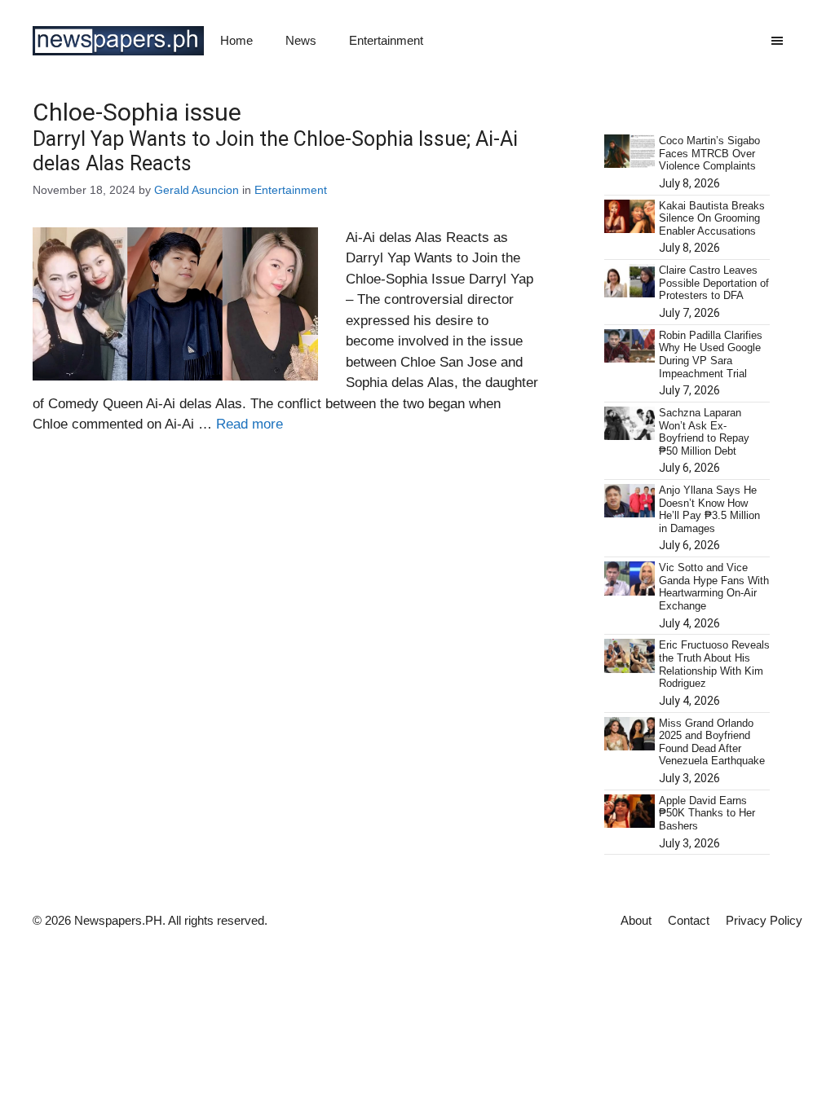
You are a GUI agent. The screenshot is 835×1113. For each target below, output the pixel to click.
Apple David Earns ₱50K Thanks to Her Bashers (707, 813)
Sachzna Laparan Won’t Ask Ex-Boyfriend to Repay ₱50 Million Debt (704, 432)
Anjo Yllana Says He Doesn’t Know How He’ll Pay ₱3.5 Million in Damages (709, 509)
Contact (688, 920)
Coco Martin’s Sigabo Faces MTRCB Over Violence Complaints (709, 153)
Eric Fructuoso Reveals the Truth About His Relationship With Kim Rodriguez (714, 664)
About (636, 920)
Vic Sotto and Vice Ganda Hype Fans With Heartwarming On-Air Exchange (714, 586)
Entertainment (386, 40)
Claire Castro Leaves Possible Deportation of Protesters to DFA (714, 282)
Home (236, 40)
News (300, 40)
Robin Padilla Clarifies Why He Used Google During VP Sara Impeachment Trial (710, 354)
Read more (249, 424)
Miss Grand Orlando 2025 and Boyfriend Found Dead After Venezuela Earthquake (712, 742)
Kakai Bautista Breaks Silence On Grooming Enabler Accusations (712, 218)
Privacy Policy (764, 920)
